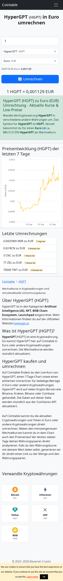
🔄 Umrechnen (30, 79)
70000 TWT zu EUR (22, 270)
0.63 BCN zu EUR (21, 248)
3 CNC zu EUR (19, 255)
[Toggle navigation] (56, 4)
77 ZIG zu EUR (19, 263)
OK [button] (44, 576)
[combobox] (30, 51)
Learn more (32, 576)
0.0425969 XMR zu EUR (24, 241)
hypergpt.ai (21, 323)
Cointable (10, 4)
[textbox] (28, 51)
